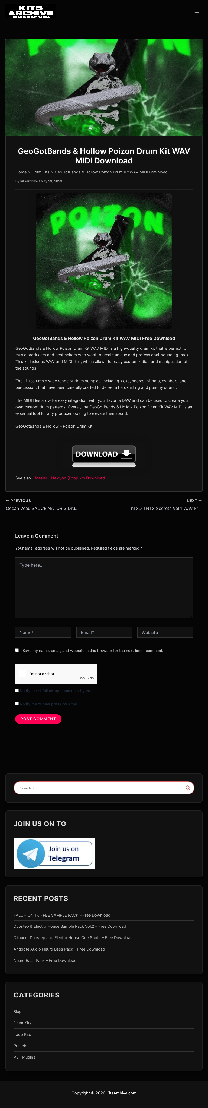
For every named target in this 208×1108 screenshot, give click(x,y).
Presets (20, 1045)
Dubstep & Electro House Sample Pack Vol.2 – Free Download (70, 926)
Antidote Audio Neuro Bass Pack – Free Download (59, 949)
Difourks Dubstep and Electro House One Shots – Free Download (73, 937)
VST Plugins (24, 1057)
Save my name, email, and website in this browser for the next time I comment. (92, 650)
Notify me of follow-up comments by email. (58, 690)
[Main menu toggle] (197, 11)
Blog (18, 1011)
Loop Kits (22, 1034)
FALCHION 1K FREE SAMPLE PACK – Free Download (62, 915)
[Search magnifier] (188, 788)
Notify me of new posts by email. (49, 704)
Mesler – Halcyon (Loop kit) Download (70, 478)
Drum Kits (22, 1023)
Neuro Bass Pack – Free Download (45, 960)
